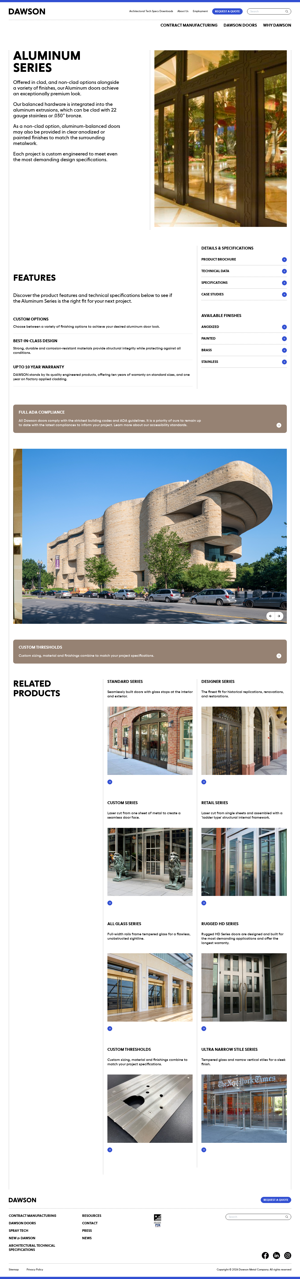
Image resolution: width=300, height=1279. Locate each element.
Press (87, 1230)
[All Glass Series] (109, 1028)
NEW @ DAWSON (22, 1238)
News (87, 1238)
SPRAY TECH (18, 1230)
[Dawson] (27, 11)
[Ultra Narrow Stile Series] (203, 1149)
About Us (182, 11)
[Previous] (270, 616)
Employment (200, 11)
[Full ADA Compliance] (279, 425)
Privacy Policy (35, 1269)
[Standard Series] (109, 782)
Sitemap (14, 1269)
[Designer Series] (203, 782)
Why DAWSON (277, 25)
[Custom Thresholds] (279, 655)
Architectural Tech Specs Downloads (151, 11)
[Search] (287, 11)
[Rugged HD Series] (203, 1028)
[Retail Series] (203, 903)
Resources (91, 1215)
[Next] (279, 616)
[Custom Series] (109, 903)
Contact (90, 1223)
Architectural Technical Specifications (32, 1248)
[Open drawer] (284, 259)
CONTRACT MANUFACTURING (189, 25)
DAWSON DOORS (240, 25)
